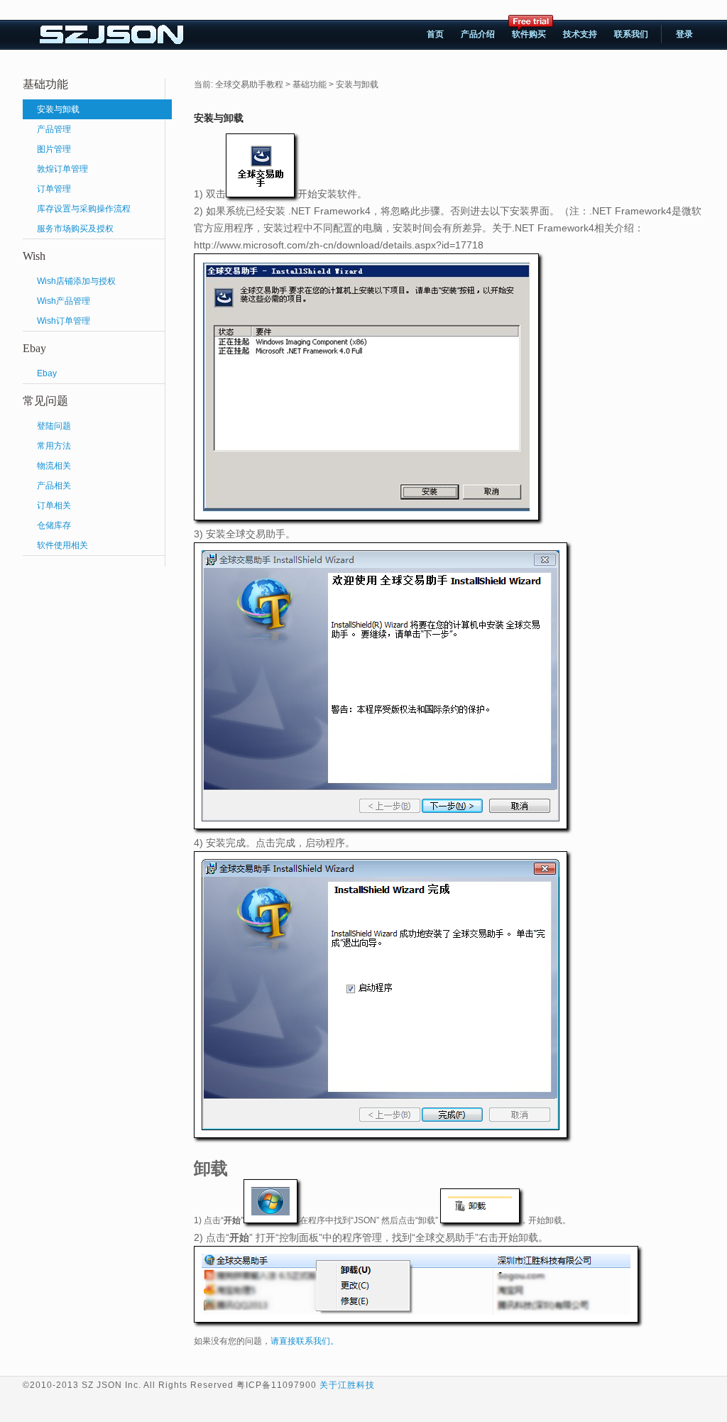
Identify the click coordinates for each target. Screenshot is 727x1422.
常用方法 (54, 446)
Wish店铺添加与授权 (76, 281)
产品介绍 (478, 34)
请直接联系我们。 (304, 1341)
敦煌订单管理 (62, 169)
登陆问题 (54, 426)
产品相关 (54, 486)
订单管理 (54, 189)
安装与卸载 (58, 109)
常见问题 (45, 401)
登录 (684, 34)
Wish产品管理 (63, 301)
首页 (435, 34)
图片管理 (54, 149)
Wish (34, 256)
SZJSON (112, 35)
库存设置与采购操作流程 (84, 209)
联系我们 (631, 34)
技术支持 (580, 34)
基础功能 (45, 84)
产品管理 (54, 129)
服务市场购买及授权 (75, 229)
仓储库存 (54, 525)
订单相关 (54, 505)
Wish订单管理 (63, 321)
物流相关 (54, 466)
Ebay (34, 348)
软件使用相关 (62, 545)
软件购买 (527, 31)
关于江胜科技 (347, 1385)
